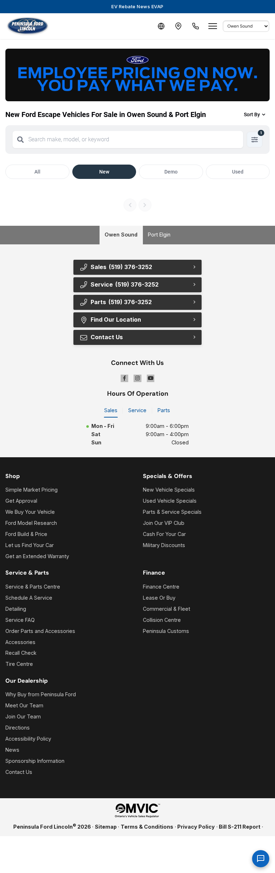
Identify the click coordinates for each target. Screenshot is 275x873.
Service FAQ (20, 620)
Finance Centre (161, 587)
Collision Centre (162, 620)
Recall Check (21, 653)
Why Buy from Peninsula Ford (40, 694)
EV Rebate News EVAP (137, 6)
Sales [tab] (110, 410)
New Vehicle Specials (169, 490)
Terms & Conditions (147, 827)
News (12, 750)
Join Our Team (23, 716)
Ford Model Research (31, 523)
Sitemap (106, 827)
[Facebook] (125, 378)
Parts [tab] (164, 410)
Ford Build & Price (26, 534)
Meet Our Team (24, 705)
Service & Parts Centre (32, 587)
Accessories (20, 642)
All (37, 172)
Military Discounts (164, 545)
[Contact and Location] (178, 26)
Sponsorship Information (34, 761)
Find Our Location (116, 319)
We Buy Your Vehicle (30, 512)
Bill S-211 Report (239, 827)
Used (237, 172)
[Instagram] (137, 378)
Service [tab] (137, 410)
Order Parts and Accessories (40, 631)
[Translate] (161, 26)
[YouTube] (151, 378)
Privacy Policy (196, 827)
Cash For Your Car (164, 534)
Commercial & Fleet (166, 609)
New (104, 172)
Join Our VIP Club (163, 523)
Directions (17, 728)
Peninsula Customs (166, 631)
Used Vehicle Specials (170, 501)
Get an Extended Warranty (37, 556)
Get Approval (21, 501)
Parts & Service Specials (172, 512)
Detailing (15, 609)
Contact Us (18, 772)
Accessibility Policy (28, 739)
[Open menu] (213, 26)
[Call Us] (195, 26)
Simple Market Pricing (31, 490)
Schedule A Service (28, 598)
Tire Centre (19, 664)
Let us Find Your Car (29, 545)
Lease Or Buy (159, 598)
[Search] (20, 139)
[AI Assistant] (260, 858)
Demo (171, 172)
